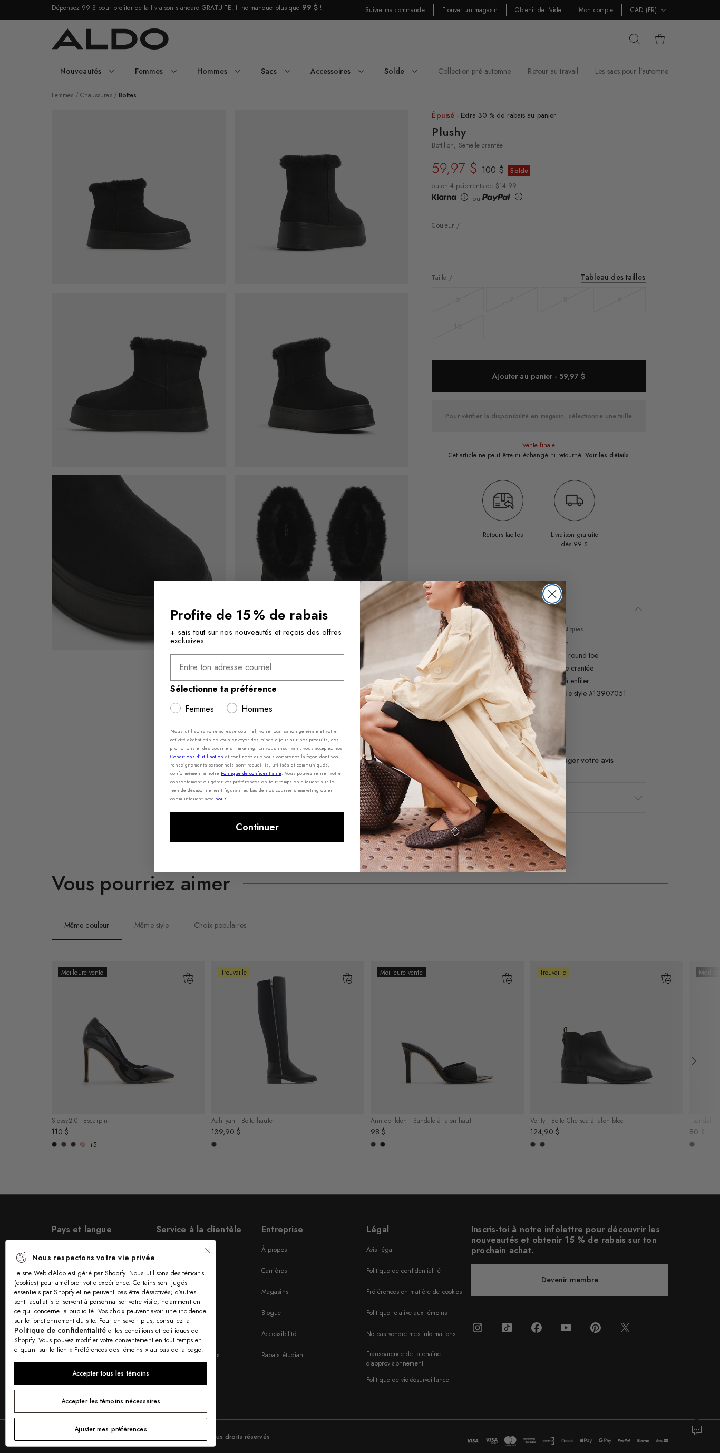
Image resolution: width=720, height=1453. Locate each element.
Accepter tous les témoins (111, 1373)
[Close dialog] (552, 594)
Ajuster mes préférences (110, 1429)
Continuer (257, 827)
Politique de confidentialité (61, 1330)
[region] (110, 1343)
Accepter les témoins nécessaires (110, 1401)
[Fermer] (207, 1250)
